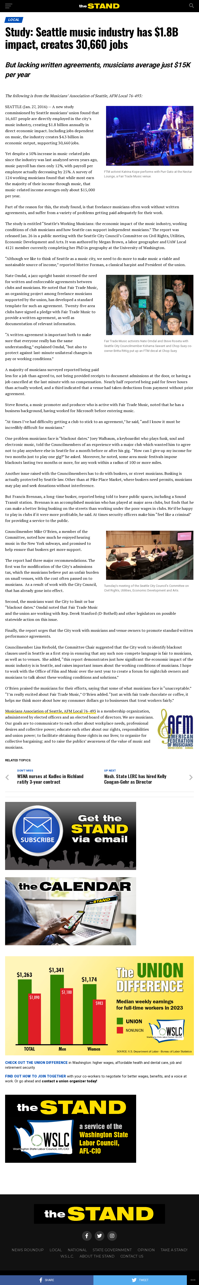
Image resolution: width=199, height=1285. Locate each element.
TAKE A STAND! (174, 1250)
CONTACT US (131, 1256)
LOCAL (56, 1250)
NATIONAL (77, 1250)
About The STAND (97, 1256)
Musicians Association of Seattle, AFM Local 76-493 (50, 711)
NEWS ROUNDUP (28, 1250)
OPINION (146, 1250)
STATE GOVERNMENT (112, 1250)
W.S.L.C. (67, 1256)
